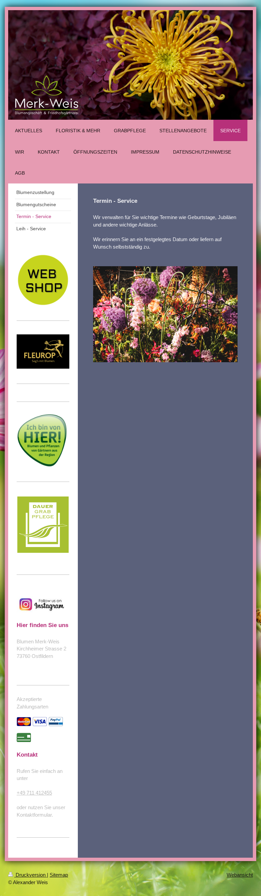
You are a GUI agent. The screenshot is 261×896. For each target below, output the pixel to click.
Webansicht (240, 875)
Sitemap (59, 875)
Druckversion (30, 875)
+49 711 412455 (34, 793)
